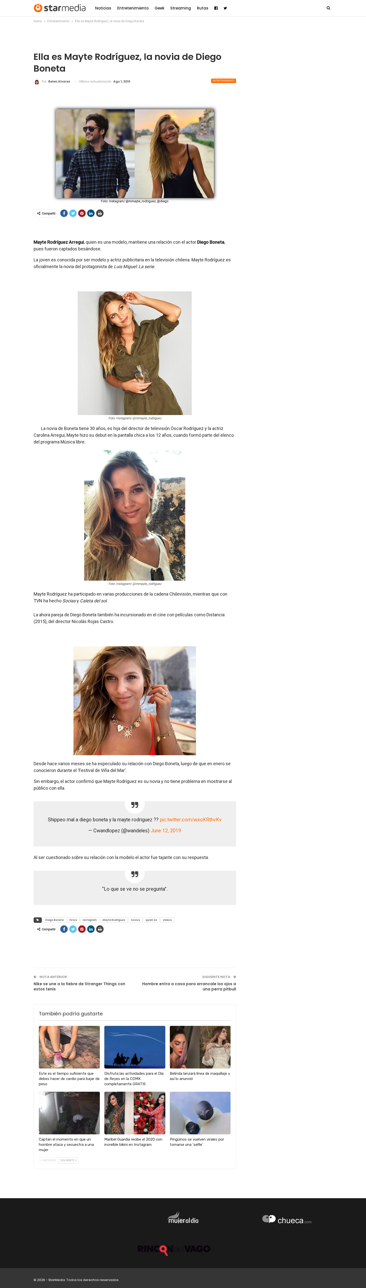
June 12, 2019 (166, 831)
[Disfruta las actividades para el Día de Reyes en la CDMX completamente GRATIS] (134, 1047)
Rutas (202, 8)
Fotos (73, 920)
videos (167, 920)
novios (135, 920)
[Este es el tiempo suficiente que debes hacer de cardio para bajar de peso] (69, 1047)
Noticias (103, 8)
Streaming (180, 8)
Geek (159, 8)
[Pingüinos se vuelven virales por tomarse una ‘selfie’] (200, 1113)
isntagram (90, 920)
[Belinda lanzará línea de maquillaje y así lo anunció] (200, 1047)
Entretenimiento (133, 8)
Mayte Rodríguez (114, 920)
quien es (151, 920)
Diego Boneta (54, 920)
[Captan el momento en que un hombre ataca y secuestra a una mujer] (69, 1113)
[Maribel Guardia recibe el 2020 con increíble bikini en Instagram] (134, 1113)
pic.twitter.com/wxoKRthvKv (191, 820)
